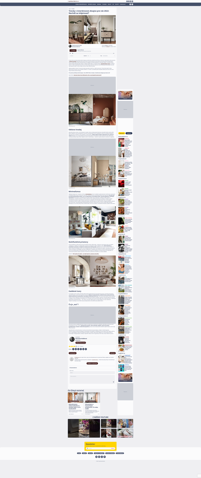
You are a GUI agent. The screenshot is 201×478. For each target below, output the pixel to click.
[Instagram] (130, 1)
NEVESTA (126, 160)
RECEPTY (117, 4)
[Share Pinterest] (81, 349)
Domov (70, 8)
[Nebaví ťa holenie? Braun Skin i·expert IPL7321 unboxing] (109, 433)
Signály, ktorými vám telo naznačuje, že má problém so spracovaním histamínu (128, 193)
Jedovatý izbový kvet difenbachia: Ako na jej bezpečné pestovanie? (87, 75)
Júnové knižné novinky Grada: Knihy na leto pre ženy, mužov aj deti (128, 368)
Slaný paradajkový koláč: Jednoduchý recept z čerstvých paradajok (128, 211)
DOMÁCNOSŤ (123, 4)
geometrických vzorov (105, 63)
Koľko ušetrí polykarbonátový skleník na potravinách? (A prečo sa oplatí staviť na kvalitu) (128, 289)
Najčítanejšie (121, 133)
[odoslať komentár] (113, 382)
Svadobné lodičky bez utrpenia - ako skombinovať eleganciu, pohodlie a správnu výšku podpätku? (128, 165)
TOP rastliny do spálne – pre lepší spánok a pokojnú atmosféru (86, 253)
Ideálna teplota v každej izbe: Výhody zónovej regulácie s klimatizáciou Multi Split (128, 330)
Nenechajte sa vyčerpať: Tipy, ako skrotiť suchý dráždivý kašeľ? (128, 239)
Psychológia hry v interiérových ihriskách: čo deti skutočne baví (128, 280)
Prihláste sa (77, 357)
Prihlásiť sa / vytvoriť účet (92, 363)
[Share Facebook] (73, 349)
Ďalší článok (112, 353)
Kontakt (84, 453)
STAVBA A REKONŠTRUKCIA (81, 4)
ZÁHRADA (99, 4)
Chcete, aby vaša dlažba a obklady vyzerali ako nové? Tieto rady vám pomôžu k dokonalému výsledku (128, 300)
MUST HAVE (127, 170)
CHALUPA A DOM (128, 318)
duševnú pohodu (72, 61)
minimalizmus (89, 194)
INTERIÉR (73, 8)
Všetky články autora (80, 342)
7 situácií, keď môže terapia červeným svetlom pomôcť (128, 183)
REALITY (109, 4)
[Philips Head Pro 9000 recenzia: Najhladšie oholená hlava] (125, 423)
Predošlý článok (72, 353)
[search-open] (132, 4)
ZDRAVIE (126, 180)
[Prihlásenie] (130, 4)
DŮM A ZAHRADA (128, 218)
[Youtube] (129, 1)
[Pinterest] (132, 1)
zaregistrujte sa (95, 359)
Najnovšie (129, 133)
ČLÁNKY (126, 236)
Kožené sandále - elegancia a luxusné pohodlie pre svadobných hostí (128, 173)
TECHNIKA (104, 4)
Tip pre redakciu (120, 453)
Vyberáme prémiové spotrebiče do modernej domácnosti (127, 340)
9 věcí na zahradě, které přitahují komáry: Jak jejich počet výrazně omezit (128, 221)
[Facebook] (127, 1)
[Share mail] (86, 349)
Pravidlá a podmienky (99, 453)
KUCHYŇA (127, 337)
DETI (126, 277)
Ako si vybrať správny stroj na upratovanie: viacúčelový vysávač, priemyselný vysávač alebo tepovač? (128, 310)
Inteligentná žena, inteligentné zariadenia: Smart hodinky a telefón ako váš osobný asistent (128, 248)
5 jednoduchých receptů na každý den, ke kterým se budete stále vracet (128, 229)
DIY (113, 4)
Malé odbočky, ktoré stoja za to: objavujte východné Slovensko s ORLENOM (128, 260)
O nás (79, 453)
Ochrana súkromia (110, 453)
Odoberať (112, 448)
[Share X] (78, 349)
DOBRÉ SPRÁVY (128, 256)
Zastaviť (71, 55)
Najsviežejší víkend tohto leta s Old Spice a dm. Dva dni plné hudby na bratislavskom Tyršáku (128, 143)
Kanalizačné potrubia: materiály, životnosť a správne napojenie (127, 322)
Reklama (90, 453)
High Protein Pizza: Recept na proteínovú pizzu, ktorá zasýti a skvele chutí (128, 202)
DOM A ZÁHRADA (128, 285)
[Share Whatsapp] (76, 349)
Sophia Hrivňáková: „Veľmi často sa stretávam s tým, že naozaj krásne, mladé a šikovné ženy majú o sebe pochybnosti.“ (128, 153)
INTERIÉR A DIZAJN (92, 4)
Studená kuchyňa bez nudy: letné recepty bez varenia (128, 348)
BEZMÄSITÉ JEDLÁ (128, 345)
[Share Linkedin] (83, 349)
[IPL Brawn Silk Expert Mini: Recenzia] (125, 433)
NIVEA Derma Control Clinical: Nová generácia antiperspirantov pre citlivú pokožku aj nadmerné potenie (128, 269)
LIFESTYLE (127, 138)
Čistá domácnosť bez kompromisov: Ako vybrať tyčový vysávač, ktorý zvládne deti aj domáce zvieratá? (128, 359)
